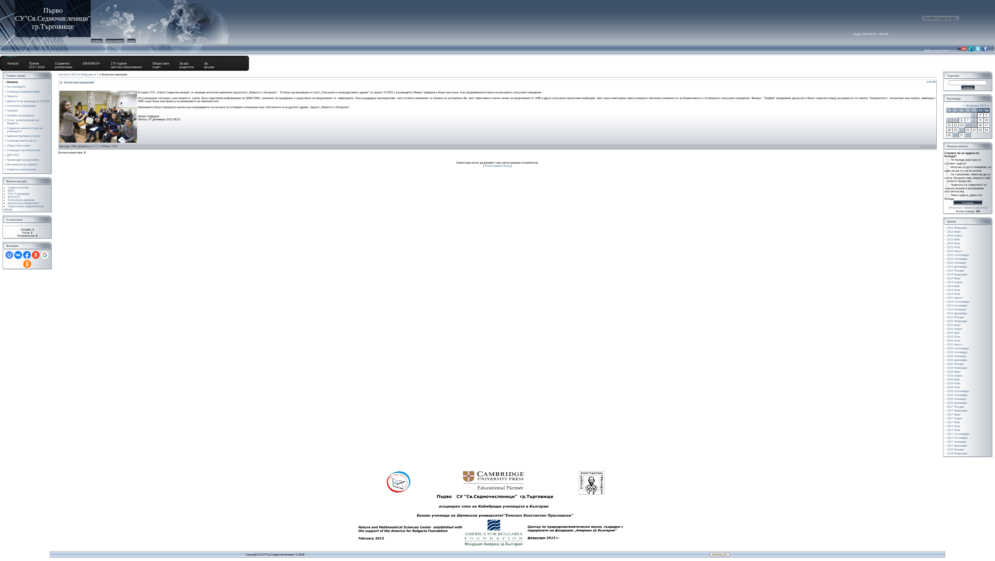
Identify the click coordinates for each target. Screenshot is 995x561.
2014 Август (955, 297)
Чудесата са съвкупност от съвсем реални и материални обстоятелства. (965, 188)
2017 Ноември (956, 441)
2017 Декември (957, 445)
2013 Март (954, 231)
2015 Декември (957, 360)
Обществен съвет (160, 65)
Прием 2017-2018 (37, 65)
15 (974, 125)
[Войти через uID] (9, 255)
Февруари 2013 (976, 105)
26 (955, 134)
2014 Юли (953, 293)
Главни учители (18, 187)
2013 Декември (957, 266)
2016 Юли (953, 387)
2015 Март (954, 325)
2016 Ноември (956, 398)
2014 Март (954, 278)
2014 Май (953, 286)
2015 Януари (955, 317)
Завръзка (209, 65)
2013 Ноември (956, 262)
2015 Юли (953, 340)
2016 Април (954, 375)
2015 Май (953, 332)
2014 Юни (953, 290)
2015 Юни (953, 336)
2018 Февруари (957, 453)
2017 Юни (953, 426)
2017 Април (954, 418)
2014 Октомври (957, 305)
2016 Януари (955, 363)
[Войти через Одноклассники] (27, 264)
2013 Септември (958, 255)
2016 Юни (953, 383)
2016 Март (954, 371)
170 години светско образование (126, 65)
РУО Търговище (18, 193)
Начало (96, 40)
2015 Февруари (957, 321)
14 (967, 125)
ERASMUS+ (91, 63)
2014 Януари (955, 270)
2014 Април (954, 282)
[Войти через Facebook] (27, 255)
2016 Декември (957, 402)
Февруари (87, 74)
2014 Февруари (957, 274)
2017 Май (953, 422)
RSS (953, 50)
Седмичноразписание (64, 65)
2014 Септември (958, 301)
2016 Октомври (957, 395)
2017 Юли (953, 430)
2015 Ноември (956, 356)
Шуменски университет (23, 203)
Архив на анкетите (974, 207)
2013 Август (955, 251)
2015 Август (955, 344)
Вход (131, 40)
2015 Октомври (957, 352)
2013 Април (954, 235)
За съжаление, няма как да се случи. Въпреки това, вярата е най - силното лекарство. (967, 178)
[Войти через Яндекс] (36, 255)
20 (961, 129)
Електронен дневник (21, 200)
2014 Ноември (956, 309)
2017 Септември (958, 433)
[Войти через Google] (45, 255)
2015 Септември (958, 348)
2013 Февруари (957, 227)
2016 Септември (958, 391)
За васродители (187, 65)
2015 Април (954, 328)
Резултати (956, 207)
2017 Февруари (957, 410)
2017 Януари (955, 406)
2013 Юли (953, 247)
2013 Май (953, 239)
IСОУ (97, 146)
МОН (11, 190)
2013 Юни (953, 243)
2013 (74, 74)
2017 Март (954, 414)
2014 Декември (957, 313)
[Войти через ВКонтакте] (18, 255)
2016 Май (953, 379)
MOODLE (14, 196)
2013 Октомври (957, 258)
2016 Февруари (957, 367)
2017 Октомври (957, 437)
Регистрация (115, 40)
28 (967, 134)
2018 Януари (955, 449)
